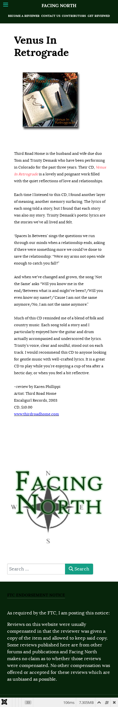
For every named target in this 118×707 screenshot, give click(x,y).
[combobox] (36, 569)
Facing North (59, 6)
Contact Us (50, 16)
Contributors (74, 16)
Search (81, 569)
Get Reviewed (99, 16)
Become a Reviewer (24, 16)
